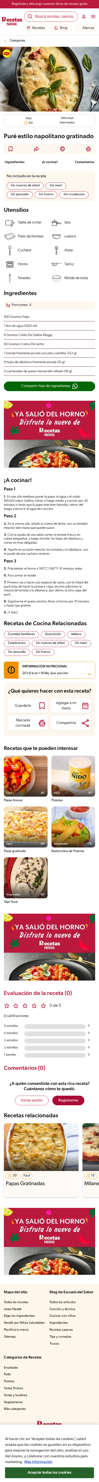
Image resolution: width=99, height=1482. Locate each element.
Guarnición (53, 634)
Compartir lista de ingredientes (45, 386)
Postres (9, 1381)
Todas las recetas (16, 1302)
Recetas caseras (61, 1330)
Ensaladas (11, 1368)
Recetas (38, 28)
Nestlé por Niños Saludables (24, 1323)
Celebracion (17, 643)
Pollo (7, 1374)
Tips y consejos (60, 1337)
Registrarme (68, 1100)
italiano (76, 634)
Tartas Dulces (13, 1388)
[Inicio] (12, 22)
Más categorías (15, 1409)
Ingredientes (15, 162)
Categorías (17, 40)
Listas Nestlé (13, 1309)
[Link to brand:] (7, 53)
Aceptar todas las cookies (49, 1473)
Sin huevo (46, 194)
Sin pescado (20, 194)
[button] (10, 149)
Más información (38, 1462)
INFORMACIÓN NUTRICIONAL (45, 670)
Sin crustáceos (74, 194)
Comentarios (84, 162)
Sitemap (10, 1337)
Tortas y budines (15, 1395)
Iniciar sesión (32, 1100)
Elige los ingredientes (19, 1316)
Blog (63, 28)
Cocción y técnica (62, 1309)
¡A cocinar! (50, 162)
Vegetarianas (13, 1402)
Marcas (88, 28)
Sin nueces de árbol (25, 185)
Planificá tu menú (16, 1330)
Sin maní (56, 185)
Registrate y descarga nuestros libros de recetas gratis (49, 4)
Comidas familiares (21, 634)
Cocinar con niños (63, 1316)
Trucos (54, 1344)
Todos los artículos (63, 1302)
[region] (49, 1453)
